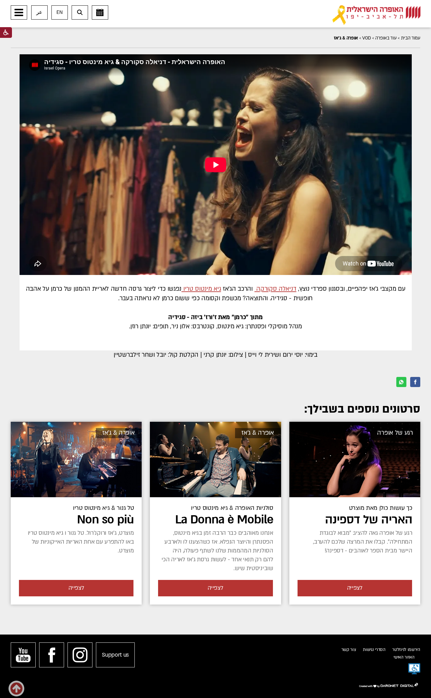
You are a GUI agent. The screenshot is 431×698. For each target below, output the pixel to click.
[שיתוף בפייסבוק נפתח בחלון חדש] (415, 382)
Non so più (105, 519)
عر (39, 12)
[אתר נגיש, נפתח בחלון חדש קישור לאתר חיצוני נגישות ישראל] (414, 669)
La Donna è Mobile (224, 519)
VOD (366, 38)
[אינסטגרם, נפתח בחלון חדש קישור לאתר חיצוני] (80, 654)
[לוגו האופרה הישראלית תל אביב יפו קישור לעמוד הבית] (376, 15)
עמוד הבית (410, 38)
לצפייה (355, 588)
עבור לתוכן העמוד (225, 6)
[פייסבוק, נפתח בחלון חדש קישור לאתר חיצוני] (51, 654)
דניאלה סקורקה (275, 289)
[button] (19, 12)
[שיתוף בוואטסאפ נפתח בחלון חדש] (401, 382)
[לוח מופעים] (100, 12)
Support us (115, 655)
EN (59, 12)
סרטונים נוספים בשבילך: (362, 409)
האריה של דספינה (368, 519)
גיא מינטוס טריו (201, 289)
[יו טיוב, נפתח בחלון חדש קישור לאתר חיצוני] (23, 654)
